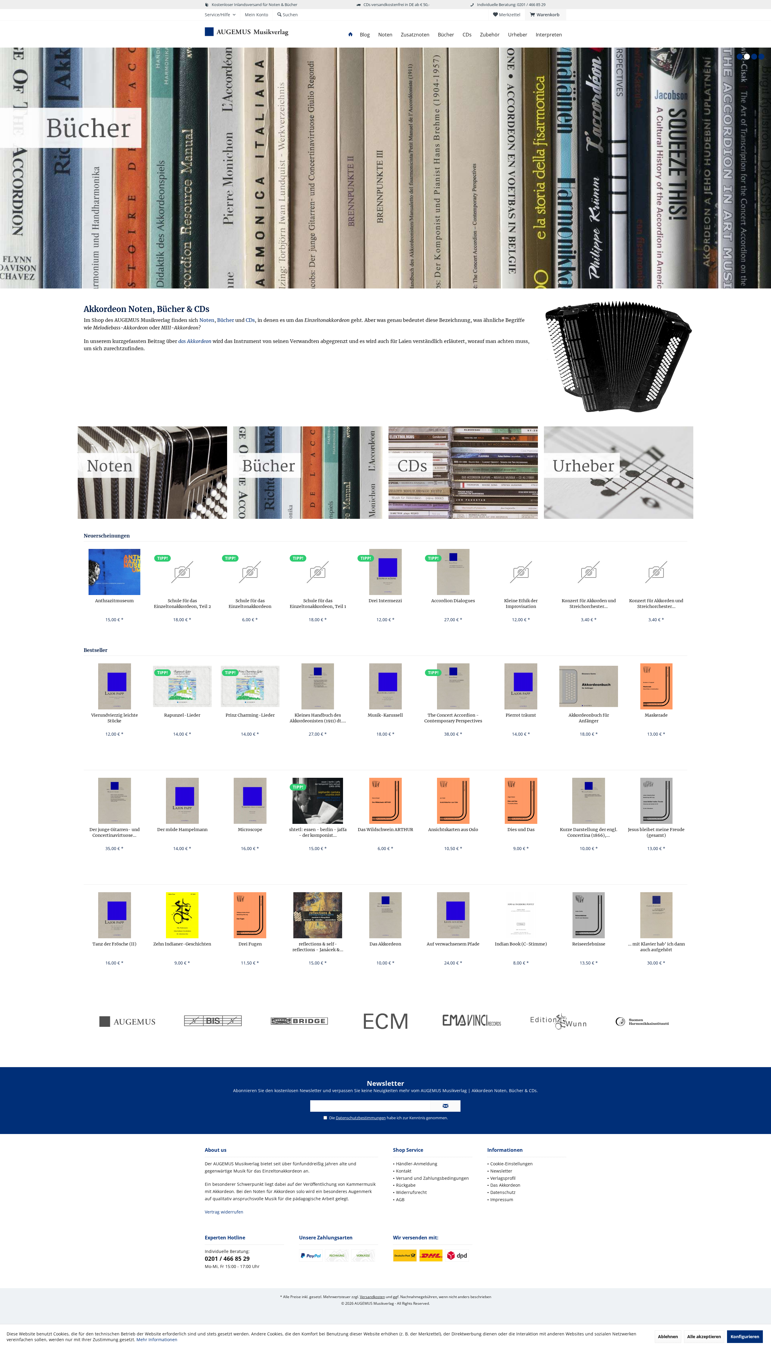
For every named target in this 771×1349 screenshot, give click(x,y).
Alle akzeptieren (704, 1336)
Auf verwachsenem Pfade (453, 944)
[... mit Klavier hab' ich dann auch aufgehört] (656, 915)
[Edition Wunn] (557, 1022)
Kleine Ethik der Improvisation (521, 603)
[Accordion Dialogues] (453, 572)
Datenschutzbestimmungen (361, 1117)
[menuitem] (545, 14)
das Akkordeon (194, 341)
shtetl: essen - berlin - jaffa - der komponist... (318, 832)
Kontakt (403, 1171)
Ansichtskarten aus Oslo (453, 829)
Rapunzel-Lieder (182, 715)
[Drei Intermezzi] (385, 572)
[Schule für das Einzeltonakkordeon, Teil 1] (318, 572)
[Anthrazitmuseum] (114, 572)
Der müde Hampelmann (182, 829)
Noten (206, 320)
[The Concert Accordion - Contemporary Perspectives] (453, 686)
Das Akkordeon (385, 944)
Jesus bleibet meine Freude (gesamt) (656, 832)
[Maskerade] (656, 686)
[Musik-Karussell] (385, 686)
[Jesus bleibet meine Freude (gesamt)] (656, 801)
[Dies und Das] (521, 801)
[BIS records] (212, 1022)
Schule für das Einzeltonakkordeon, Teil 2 (182, 603)
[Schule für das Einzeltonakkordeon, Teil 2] (182, 572)
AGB (400, 1199)
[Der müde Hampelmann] (182, 801)
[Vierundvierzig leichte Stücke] (114, 686)
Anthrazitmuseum (114, 600)
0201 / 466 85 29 (227, 1259)
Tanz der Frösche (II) (114, 944)
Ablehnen (668, 1336)
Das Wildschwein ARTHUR (385, 829)
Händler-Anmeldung (416, 1164)
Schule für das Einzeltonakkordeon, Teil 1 (318, 603)
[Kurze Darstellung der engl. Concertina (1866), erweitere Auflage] (588, 801)
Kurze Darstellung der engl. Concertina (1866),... (588, 832)
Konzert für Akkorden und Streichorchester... (589, 603)
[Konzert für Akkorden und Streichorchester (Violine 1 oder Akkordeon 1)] (656, 572)
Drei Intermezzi (385, 600)
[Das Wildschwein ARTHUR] (385, 801)
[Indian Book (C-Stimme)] (521, 915)
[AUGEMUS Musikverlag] (126, 1022)
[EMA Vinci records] (471, 1022)
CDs (250, 320)
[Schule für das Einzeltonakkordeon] (250, 572)
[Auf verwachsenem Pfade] (453, 915)
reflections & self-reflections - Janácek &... (317, 946)
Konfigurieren (745, 1336)
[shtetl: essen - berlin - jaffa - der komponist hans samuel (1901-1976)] (318, 801)
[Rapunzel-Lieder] (182, 686)
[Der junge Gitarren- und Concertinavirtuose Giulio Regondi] (114, 801)
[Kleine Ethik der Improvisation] (521, 572)
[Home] (350, 35)
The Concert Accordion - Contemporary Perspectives (453, 718)
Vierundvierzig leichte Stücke (114, 718)
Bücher (225, 320)
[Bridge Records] (299, 1022)
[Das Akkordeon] (618, 357)
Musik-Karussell (385, 715)
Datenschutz (503, 1192)
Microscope (250, 829)
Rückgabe (406, 1185)
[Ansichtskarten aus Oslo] (453, 801)
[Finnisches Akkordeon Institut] (644, 1022)
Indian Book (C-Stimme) (521, 944)
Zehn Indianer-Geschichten (182, 944)
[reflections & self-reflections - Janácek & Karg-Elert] (318, 915)
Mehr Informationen (156, 1339)
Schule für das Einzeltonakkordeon (250, 603)
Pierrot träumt (521, 715)
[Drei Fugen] (250, 915)
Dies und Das (521, 829)
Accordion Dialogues (453, 600)
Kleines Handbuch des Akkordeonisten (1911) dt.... (318, 718)
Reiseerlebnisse (588, 944)
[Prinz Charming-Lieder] (250, 686)
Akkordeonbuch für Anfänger (589, 718)
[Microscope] (250, 801)
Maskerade (656, 715)
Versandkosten (372, 1296)
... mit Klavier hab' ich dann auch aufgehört (656, 946)
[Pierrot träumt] (521, 686)
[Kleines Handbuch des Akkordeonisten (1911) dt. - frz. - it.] (318, 686)
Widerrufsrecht (411, 1192)
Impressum (501, 1199)
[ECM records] (385, 1022)
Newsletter (501, 1171)
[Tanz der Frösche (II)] (114, 915)
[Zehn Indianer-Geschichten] (182, 915)
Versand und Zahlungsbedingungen (432, 1178)
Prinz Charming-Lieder (250, 715)
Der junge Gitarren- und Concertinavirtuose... (114, 832)
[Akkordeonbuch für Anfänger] (588, 686)
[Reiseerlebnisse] (588, 915)
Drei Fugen (250, 944)
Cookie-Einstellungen (511, 1164)
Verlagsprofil (503, 1178)
